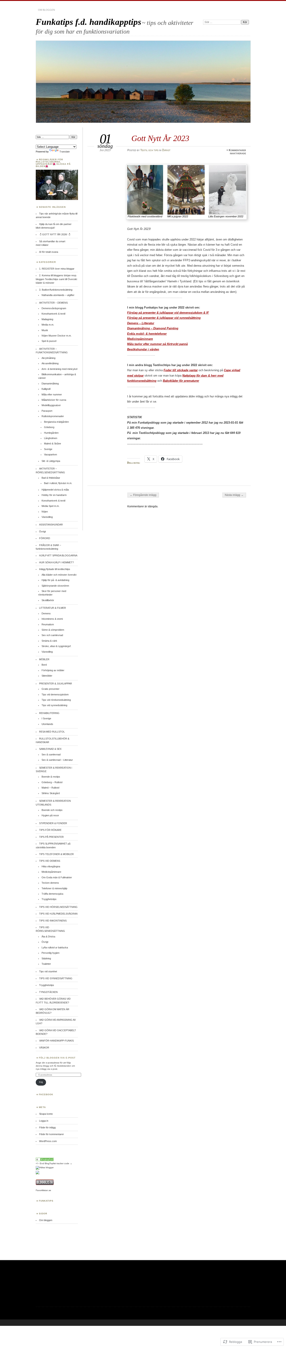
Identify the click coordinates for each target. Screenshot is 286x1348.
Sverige (48, 449)
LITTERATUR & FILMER (52, 607)
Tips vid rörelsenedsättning (56, 700)
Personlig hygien (50, 953)
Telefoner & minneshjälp (54, 888)
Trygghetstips (49, 899)
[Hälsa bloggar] (45, 1167)
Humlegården (51, 432)
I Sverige (46, 718)
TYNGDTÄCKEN (48, 992)
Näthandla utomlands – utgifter (58, 295)
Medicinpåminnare (51, 871)
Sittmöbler (47, 675)
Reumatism (48, 624)
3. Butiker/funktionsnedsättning (55, 289)
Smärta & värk (49, 640)
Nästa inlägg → (234, 495)
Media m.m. (48, 324)
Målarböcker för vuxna (54, 400)
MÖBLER (44, 659)
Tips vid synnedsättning (54, 705)
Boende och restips (52, 810)
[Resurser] (45, 1160)
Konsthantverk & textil (53, 313)
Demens (46, 613)
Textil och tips (149, 150)
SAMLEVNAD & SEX (50, 749)
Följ (41, 1082)
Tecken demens (50, 882)
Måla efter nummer (52, 394)
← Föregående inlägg (143, 495)
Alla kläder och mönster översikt (59, 574)
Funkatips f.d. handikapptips (88, 22)
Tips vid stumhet (48, 971)
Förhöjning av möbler (53, 670)
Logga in (43, 1120)
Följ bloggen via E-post (57, 1058)
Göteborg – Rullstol (52, 782)
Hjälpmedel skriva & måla (55, 489)
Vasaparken (50, 454)
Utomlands (47, 724)
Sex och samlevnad (52, 635)
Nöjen (45, 511)
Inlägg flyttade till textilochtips (54, 569)
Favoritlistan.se (43, 1190)
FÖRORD (44, 538)
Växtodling (47, 517)
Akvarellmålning (50, 363)
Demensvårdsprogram (54, 308)
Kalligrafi (46, 389)
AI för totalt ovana (48, 252)
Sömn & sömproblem (53, 629)
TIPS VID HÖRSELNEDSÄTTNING (58, 907)
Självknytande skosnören (55, 585)
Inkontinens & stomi (52, 618)
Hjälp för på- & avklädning (55, 580)
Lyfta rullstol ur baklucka (55, 947)
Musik (45, 330)
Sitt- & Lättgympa (51, 461)
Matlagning (47, 319)
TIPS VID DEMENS (49, 860)
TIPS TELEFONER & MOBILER (56, 854)
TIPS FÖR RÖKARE (50, 830)
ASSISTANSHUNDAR (51, 524)
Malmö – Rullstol (50, 787)
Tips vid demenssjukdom (55, 694)
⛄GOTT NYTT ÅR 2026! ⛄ (55, 234)
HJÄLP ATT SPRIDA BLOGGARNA (58, 555)
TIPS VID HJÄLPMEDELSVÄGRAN (58, 913)
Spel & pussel (49, 341)
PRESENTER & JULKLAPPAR (55, 683)
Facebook (46, 1094)
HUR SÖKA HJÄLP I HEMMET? (56, 562)
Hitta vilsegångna (51, 866)
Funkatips (46, 1201)
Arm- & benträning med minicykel (59, 369)
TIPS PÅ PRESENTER (51, 837)
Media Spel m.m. (50, 506)
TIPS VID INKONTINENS (53, 920)
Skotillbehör (48, 600)
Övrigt (166, 150)
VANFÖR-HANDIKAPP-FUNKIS (56, 1040)
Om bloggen (46, 10)
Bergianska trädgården (56, 421)
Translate (64, 151)
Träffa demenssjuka (52, 893)
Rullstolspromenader (53, 416)
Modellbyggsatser (51, 405)
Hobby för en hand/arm (54, 495)
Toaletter (46, 963)
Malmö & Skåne (52, 443)
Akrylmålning (48, 358)
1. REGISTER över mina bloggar (56, 268)
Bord (44, 664)
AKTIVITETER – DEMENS (53, 302)
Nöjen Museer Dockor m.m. (57, 335)
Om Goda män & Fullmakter (57, 877)
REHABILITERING (49, 713)
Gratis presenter (50, 689)
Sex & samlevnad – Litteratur (57, 760)
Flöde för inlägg (47, 1127)
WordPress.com (48, 1141)
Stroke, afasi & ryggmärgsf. (56, 646)
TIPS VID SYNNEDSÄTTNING (55, 978)
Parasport (47, 410)
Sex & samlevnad (51, 754)
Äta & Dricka (48, 936)
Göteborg (49, 427)
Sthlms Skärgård (51, 793)
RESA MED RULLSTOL (52, 731)
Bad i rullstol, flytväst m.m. (58, 483)
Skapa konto (46, 1113)
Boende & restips (51, 776)
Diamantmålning (50, 383)
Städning (46, 958)
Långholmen (50, 438)
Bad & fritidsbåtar (51, 477)
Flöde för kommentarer (51, 1134)
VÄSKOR (44, 1047)
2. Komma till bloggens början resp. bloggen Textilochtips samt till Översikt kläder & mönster (56, 279)
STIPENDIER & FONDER (53, 823)
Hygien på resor (50, 815)
